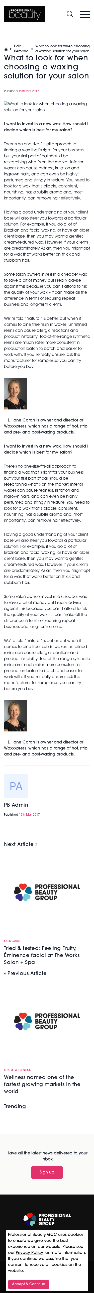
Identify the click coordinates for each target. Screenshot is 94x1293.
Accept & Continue (28, 1284)
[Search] (70, 14)
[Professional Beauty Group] (47, 1219)
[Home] (24, 14)
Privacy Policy (29, 1253)
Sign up (47, 1172)
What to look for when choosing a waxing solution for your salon (62, 49)
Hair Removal (21, 49)
